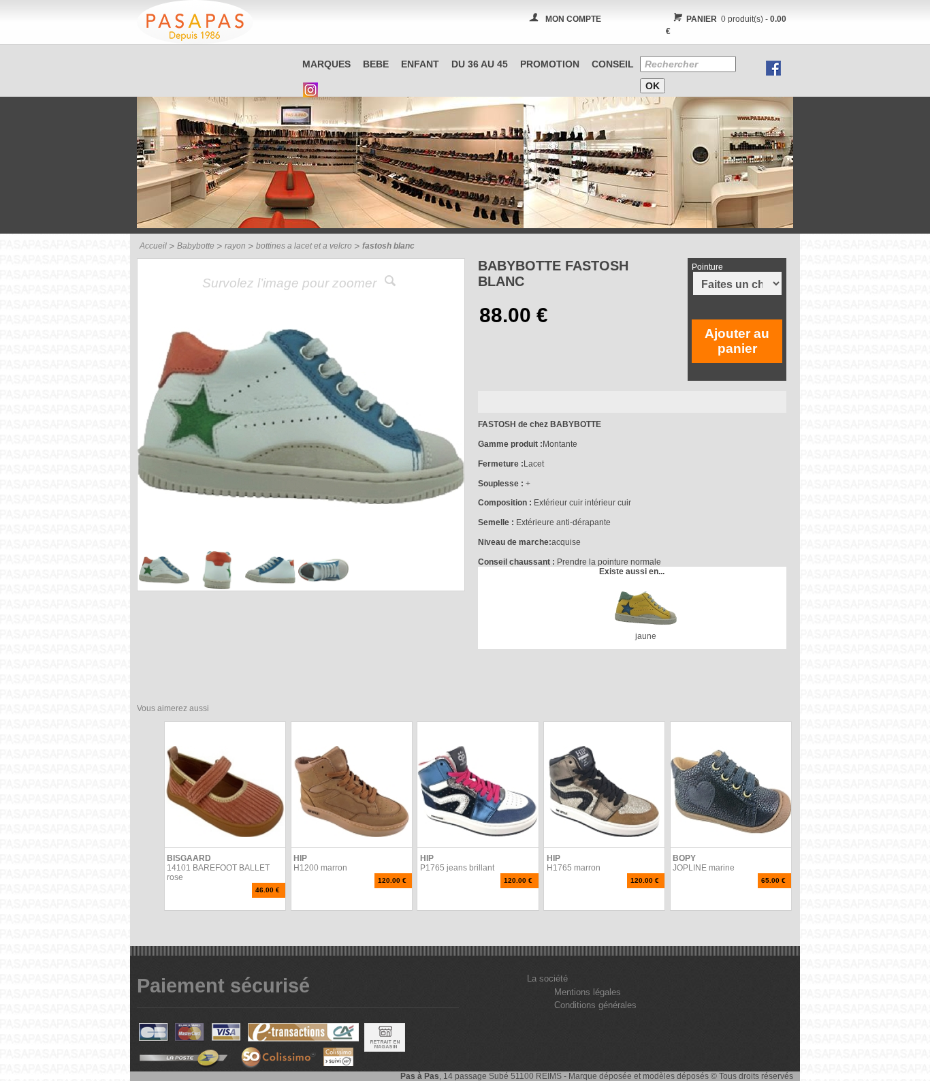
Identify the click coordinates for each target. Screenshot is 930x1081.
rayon (235, 246)
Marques (326, 64)
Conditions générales (595, 1005)
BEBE (376, 64)
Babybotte (195, 246)
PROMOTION (549, 64)
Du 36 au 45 (479, 64)
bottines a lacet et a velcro (304, 246)
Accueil (153, 246)
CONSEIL (613, 64)
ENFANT (420, 64)
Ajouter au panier (737, 341)
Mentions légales (587, 992)
